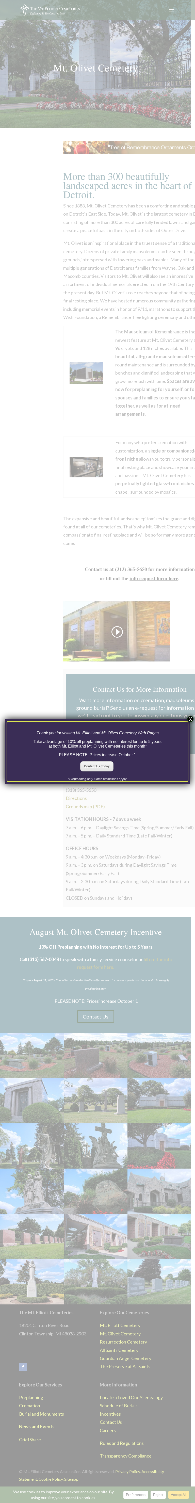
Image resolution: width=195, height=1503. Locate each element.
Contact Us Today (97, 766)
